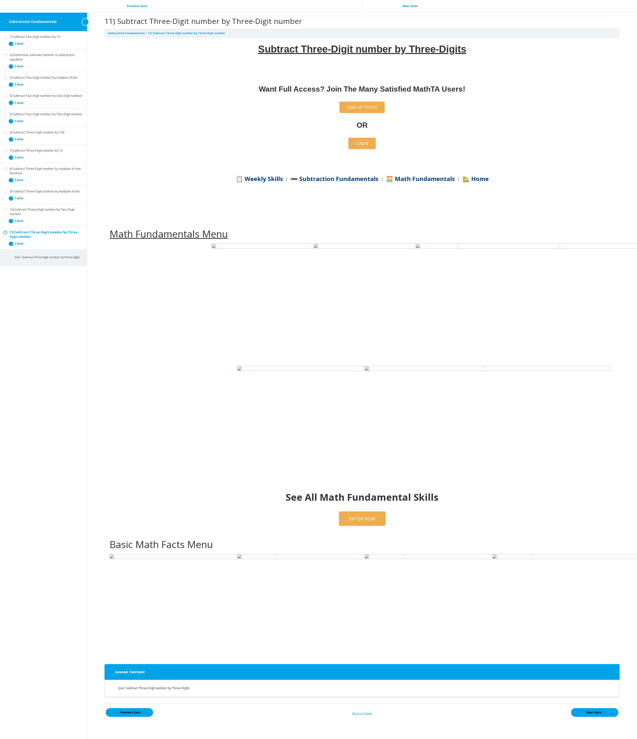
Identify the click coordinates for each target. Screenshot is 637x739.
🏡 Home (475, 179)
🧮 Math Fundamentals (420, 179)
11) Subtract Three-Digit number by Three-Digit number (186, 33)
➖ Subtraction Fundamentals (334, 179)
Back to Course (362, 713)
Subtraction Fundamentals (33, 21)
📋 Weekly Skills (259, 179)
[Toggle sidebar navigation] (85, 21)
